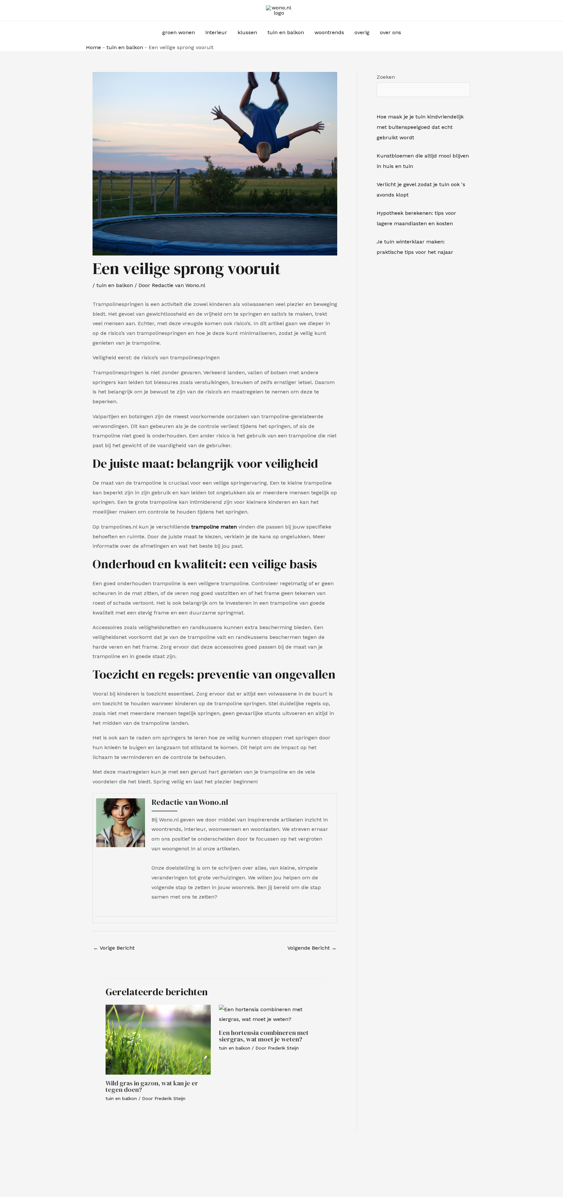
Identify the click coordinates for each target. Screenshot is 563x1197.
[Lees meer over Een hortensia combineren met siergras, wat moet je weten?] (271, 1014)
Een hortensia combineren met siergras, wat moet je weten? (264, 1036)
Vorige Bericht (114, 948)
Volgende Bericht (312, 948)
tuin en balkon (125, 47)
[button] (415, 32)
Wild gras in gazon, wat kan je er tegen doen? (152, 1086)
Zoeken (386, 77)
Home (93, 47)
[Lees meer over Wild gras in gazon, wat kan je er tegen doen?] (158, 1039)
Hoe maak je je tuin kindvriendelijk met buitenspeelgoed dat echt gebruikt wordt (420, 127)
